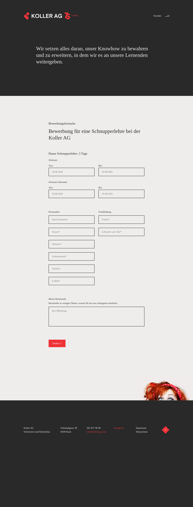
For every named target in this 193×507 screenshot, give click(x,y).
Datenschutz (142, 431)
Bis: (100, 165)
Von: (51, 165)
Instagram (118, 428)
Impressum (141, 428)
